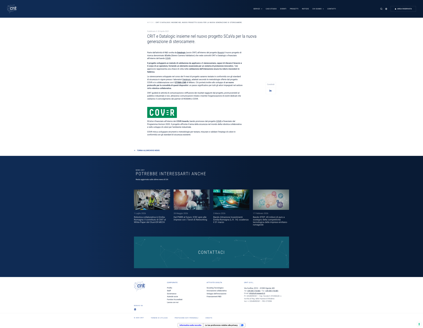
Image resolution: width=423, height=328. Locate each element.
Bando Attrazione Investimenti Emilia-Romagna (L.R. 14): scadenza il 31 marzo (231, 219)
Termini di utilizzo (159, 318)
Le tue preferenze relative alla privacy (221, 325)
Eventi (283, 9)
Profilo (169, 288)
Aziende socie (172, 296)
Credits (209, 318)
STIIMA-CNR (180, 82)
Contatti (331, 9)
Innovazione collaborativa (217, 291)
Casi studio (271, 9)
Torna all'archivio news (148, 150)
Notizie (305, 9)
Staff (169, 291)
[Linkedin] (270, 90)
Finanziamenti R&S (214, 296)
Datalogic (181, 52)
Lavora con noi (172, 302)
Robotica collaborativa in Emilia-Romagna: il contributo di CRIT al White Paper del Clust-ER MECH (150, 219)
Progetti (294, 9)
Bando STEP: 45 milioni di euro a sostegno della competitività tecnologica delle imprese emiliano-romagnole (270, 221)
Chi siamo (317, 9)
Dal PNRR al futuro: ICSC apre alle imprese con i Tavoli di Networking (190, 218)
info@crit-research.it (257, 293)
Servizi (256, 9)
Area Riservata (404, 9)
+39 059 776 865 (253, 291)
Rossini (221, 52)
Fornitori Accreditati (174, 299)
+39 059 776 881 (271, 291)
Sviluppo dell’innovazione (216, 294)
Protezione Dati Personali (187, 318)
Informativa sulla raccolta (190, 325)
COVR (167, 58)
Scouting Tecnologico (215, 288)
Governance (171, 294)
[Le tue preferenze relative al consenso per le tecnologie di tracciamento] (419, 324)
